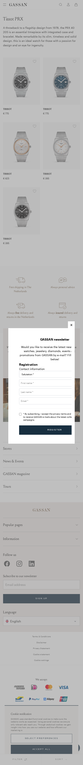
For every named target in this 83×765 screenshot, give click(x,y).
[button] (71, 324)
